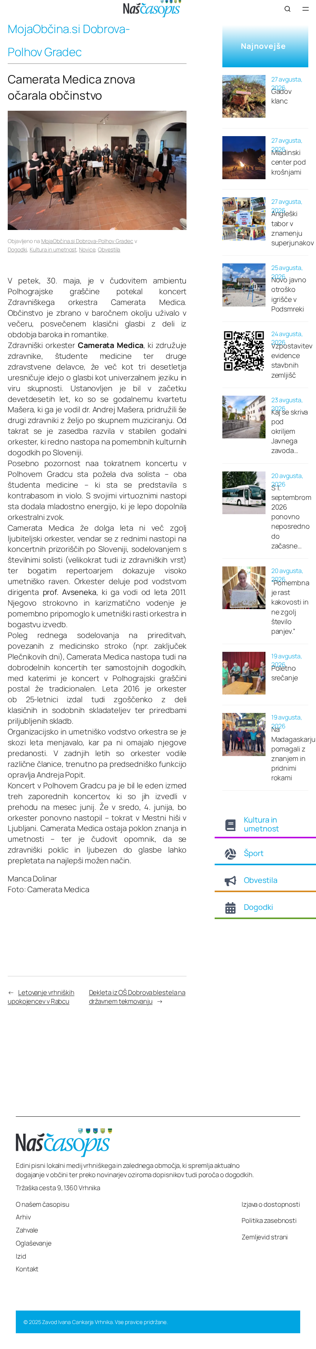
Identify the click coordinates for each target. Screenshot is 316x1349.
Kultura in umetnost (53, 249)
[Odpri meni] (305, 8)
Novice (87, 249)
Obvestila (109, 249)
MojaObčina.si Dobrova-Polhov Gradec (87, 241)
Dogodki (17, 249)
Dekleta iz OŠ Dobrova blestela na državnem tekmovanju (137, 997)
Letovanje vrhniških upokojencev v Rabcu (41, 997)
